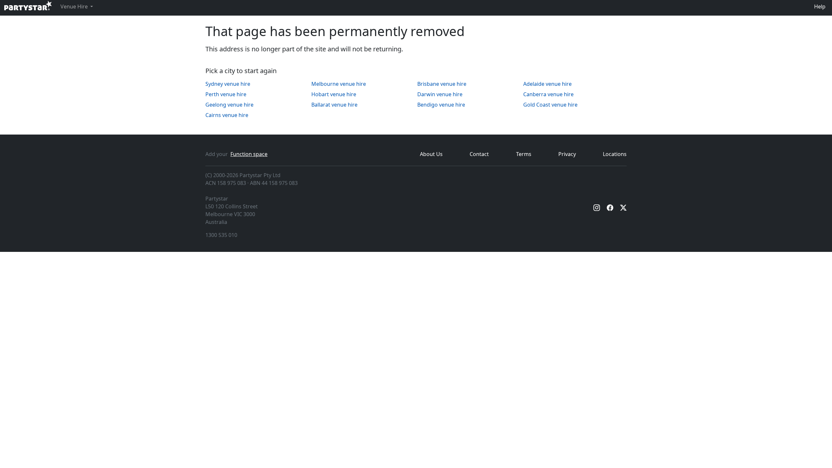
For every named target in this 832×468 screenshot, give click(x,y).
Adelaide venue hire (547, 83)
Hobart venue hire (333, 94)
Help (820, 6)
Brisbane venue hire (441, 83)
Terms (523, 154)
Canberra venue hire (548, 94)
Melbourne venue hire (338, 83)
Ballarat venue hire (334, 104)
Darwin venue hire (439, 94)
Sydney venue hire (227, 83)
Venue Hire (74, 6)
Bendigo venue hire (441, 104)
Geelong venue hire (229, 104)
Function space (248, 154)
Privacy (567, 154)
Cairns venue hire (226, 115)
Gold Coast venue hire (550, 104)
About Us (431, 154)
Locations (615, 154)
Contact (479, 154)
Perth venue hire (225, 94)
